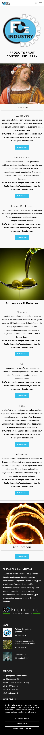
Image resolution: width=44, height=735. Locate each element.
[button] (40, 3)
